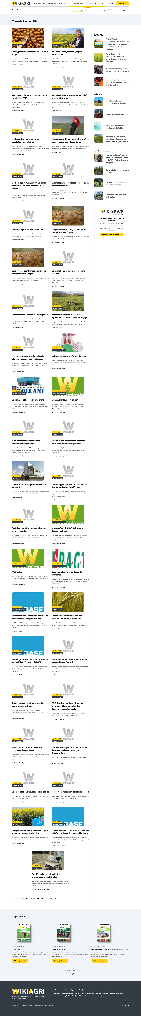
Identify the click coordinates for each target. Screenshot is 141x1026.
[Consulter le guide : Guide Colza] (24, 932)
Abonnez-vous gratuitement (110, 234)
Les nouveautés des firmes (59, 350)
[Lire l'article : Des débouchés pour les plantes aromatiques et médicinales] (48, 860)
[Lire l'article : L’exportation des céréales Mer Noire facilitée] (68, 257)
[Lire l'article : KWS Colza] (28, 558)
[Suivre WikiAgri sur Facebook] (12, 9)
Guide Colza (16, 949)
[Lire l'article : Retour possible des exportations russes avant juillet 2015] (28, 81)
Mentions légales (28, 1005)
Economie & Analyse (17, 45)
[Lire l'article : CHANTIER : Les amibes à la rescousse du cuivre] (98, 183)
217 (42, 898)
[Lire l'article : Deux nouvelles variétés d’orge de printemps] (68, 558)
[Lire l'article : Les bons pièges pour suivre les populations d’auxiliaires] (28, 125)
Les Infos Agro (62, 3)
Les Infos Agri (51, 3)
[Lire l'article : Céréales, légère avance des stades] (28, 215)
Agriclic (101, 3)
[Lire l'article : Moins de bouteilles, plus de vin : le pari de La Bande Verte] (98, 69)
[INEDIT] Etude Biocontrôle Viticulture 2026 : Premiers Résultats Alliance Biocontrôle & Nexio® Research (117, 44)
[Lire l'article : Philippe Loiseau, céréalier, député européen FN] (68, 38)
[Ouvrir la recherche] (124, 10)
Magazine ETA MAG (39, 996)
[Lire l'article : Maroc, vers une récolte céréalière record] (68, 778)
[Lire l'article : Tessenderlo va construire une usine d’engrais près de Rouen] (28, 689)
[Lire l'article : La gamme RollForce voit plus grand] (28, 386)
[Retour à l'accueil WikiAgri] (31, 991)
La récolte (95, 990)
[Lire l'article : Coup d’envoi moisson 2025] (98, 113)
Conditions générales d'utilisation (43, 1005)
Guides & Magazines (78, 3)
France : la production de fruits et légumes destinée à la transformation (117, 82)
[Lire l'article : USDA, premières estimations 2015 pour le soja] (28, 38)
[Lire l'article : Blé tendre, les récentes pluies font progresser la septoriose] (28, 734)
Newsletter (121, 3)
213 (26, 898)
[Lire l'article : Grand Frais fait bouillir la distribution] (98, 195)
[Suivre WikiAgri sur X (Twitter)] (15, 9)
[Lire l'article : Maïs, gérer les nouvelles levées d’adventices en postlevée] (28, 427)
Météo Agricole (92, 3)
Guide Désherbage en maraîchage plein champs (109, 949)
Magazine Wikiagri (26, 996)
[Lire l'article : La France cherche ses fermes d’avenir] (68, 342)
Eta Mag (55, 45)
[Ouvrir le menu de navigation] (127, 10)
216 (38, 898)
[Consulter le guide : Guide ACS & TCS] (64, 932)
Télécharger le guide (20, 961)
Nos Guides (82, 990)
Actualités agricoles (39, 3)
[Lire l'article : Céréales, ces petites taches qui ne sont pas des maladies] (28, 514)
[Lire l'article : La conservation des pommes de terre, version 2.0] (28, 471)
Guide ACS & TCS (58, 949)
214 (31, 898)
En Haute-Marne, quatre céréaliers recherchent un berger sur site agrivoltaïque (117, 139)
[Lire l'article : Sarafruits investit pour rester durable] (98, 170)
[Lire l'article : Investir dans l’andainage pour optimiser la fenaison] (98, 101)
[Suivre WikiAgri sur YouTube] (18, 9)
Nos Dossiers (15, 996)
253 (51, 898)
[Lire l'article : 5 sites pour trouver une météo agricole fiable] (98, 126)
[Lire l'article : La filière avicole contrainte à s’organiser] (28, 301)
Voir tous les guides (70, 974)
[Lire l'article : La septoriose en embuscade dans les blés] (28, 778)
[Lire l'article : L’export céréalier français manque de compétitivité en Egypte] (68, 215)
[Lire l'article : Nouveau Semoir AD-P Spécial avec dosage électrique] (68, 514)
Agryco (105, 990)
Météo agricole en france (19, 998)
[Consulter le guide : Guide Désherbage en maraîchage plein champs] (103, 932)
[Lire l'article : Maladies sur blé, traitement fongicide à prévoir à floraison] (68, 81)
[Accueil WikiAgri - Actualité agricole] (21, 3)
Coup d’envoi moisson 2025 (93, 10)
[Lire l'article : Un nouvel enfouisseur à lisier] (68, 386)
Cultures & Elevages (57, 89)
